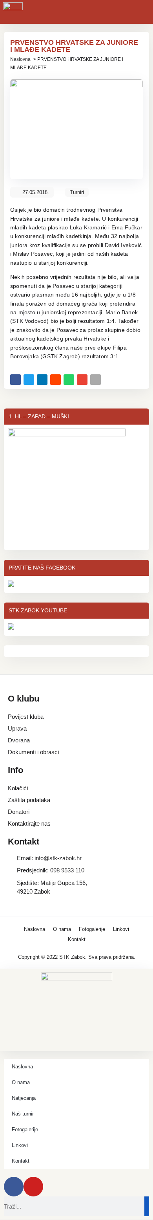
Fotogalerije (92, 929)
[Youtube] (33, 1186)
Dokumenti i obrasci (33, 752)
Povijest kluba (26, 716)
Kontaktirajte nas (29, 823)
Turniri (77, 192)
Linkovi (121, 929)
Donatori (18, 811)
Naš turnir (23, 1114)
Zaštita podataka (29, 800)
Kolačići (18, 788)
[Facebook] (14, 1186)
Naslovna (20, 59)
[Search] (146, 1206)
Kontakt (77, 939)
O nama (62, 929)
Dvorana (19, 740)
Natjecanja (24, 1098)
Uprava (17, 728)
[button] (15, 379)
